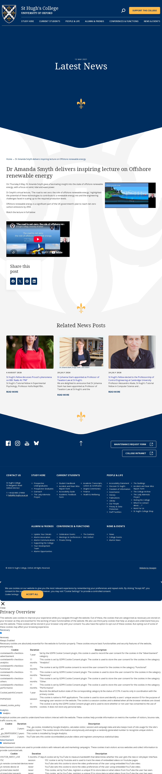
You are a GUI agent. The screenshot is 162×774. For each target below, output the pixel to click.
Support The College (145, 10)
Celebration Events (67, 534)
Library (112, 501)
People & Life (73, 21)
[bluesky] (36, 445)
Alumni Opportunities (43, 551)
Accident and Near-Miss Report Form (69, 487)
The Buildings (139, 483)
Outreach (38, 491)
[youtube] (26, 445)
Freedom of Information (119, 489)
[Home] (9, 22)
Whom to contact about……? (141, 504)
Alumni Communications (44, 540)
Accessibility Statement (119, 483)
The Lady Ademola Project (42, 495)
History (112, 495)
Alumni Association (42, 537)
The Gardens (88, 534)
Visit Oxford (88, 537)
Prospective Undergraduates (41, 484)
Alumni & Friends (94, 21)
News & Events (152, 21)
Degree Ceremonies (91, 488)
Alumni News (114, 540)
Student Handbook (67, 483)
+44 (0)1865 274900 (16, 493)
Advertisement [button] (7, 740)
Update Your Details (42, 534)
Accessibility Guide (67, 491)
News (111, 534)
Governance (114, 492)
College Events (115, 537)
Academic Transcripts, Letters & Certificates (92, 484)
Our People (114, 503)
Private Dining (65, 540)
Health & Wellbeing (91, 494)
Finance (86, 491)
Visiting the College (142, 500)
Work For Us (139, 508)
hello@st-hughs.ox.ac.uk (18, 495)
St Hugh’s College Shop (143, 511)
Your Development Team (42, 547)
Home (9, 159)
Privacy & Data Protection (115, 507)
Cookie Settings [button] (12, 594)
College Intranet (136, 453)
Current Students (49, 21)
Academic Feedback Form (67, 495)
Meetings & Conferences (69, 537)
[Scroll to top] (81, 444)
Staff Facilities (115, 512)
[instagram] (17, 445)
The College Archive (142, 491)
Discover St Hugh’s (117, 486)
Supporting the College (44, 543)
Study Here (27, 21)
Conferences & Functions (124, 21)
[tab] (123, 11)
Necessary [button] (5, 630)
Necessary (4, 637)
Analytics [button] (4, 710)
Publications (114, 498)
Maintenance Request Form (130, 444)
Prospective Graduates (43, 488)
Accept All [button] (32, 594)
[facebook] (8, 445)
